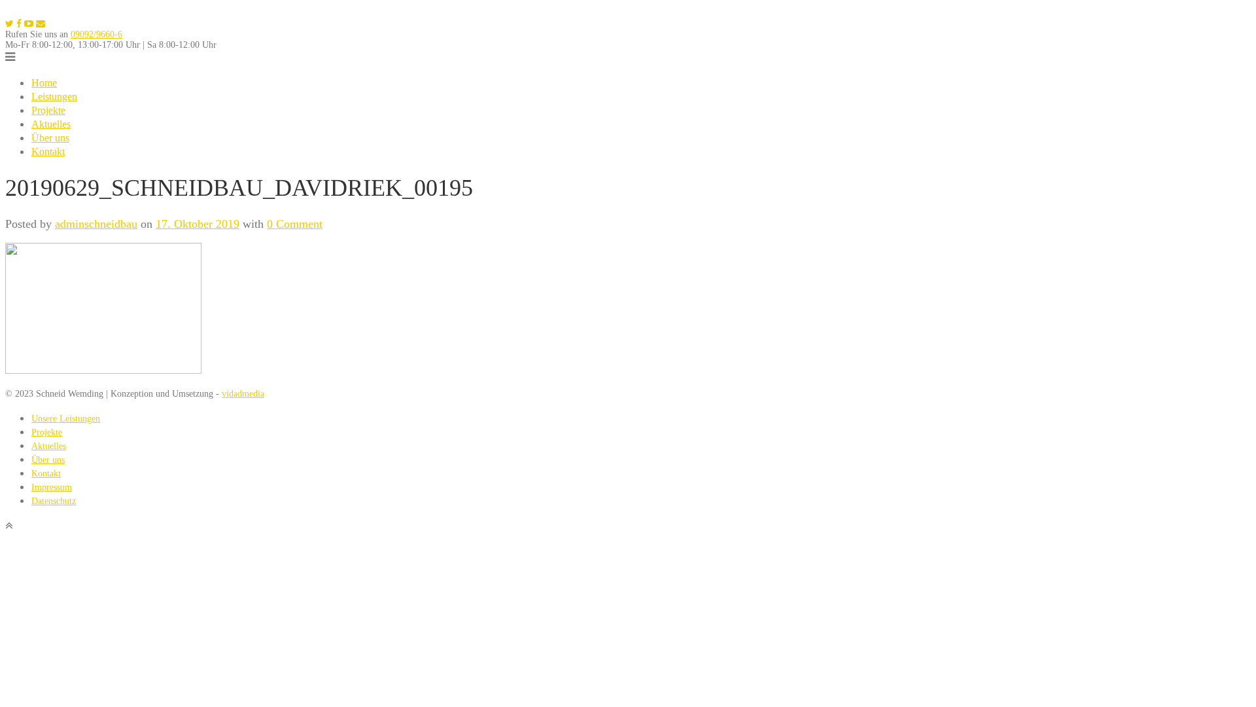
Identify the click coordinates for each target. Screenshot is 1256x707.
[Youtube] (28, 24)
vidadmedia (243, 394)
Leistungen (54, 96)
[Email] (40, 24)
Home (44, 82)
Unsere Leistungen (65, 419)
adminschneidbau (96, 223)
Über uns (50, 137)
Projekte (48, 110)
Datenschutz (53, 501)
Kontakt (48, 151)
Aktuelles (51, 124)
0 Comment (295, 223)
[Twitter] (9, 24)
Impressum (51, 487)
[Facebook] (19, 24)
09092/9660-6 (96, 34)
